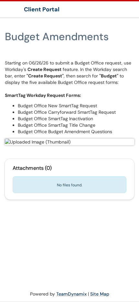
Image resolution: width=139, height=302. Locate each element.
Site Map (99, 294)
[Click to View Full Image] (69, 142)
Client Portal (41, 9)
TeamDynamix (71, 294)
